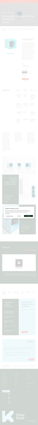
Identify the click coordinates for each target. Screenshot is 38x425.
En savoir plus (7, 213)
